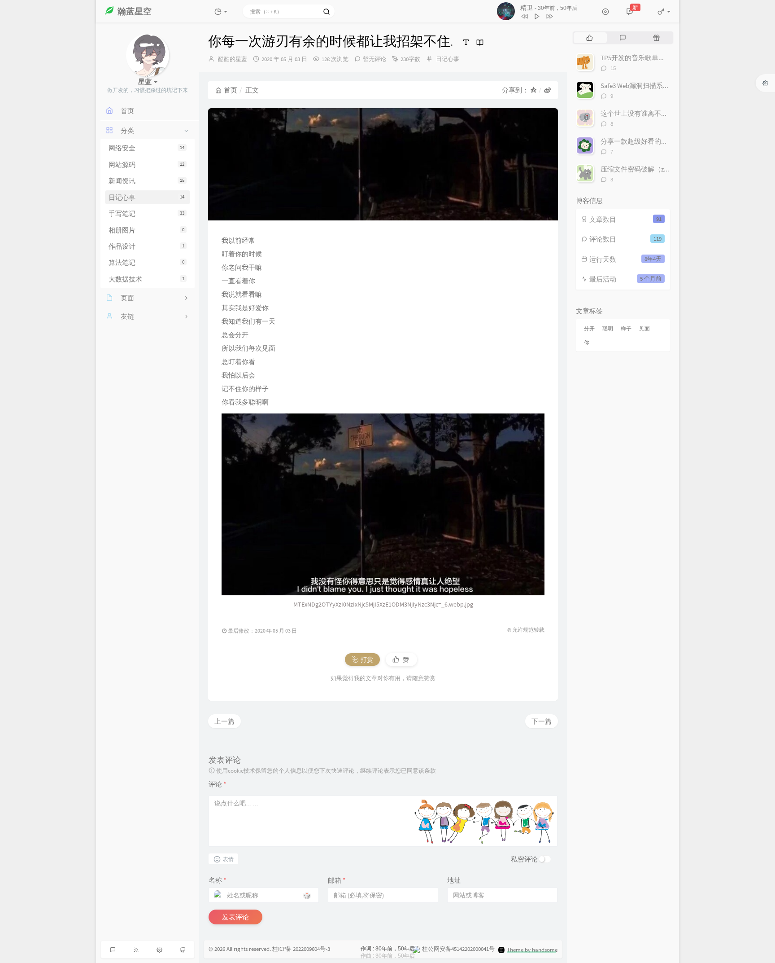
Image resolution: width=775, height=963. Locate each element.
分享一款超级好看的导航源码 (644, 141)
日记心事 (146, 197)
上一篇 (224, 721)
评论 (217, 784)
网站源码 (146, 164)
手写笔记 (146, 213)
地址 (454, 880)
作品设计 (146, 246)
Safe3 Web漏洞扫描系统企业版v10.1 (652, 85)
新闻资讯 (146, 180)
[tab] (589, 37)
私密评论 (524, 859)
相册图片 (146, 230)
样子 (626, 328)
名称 (217, 880)
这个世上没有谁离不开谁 (638, 113)
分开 (589, 328)
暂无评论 (374, 59)
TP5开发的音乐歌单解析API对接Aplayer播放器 (668, 57)
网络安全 (146, 148)
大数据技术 (146, 279)
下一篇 (541, 721)
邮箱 (336, 880)
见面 (644, 328)
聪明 (607, 328)
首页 (230, 90)
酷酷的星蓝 (232, 59)
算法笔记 (146, 262)
